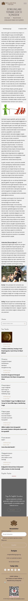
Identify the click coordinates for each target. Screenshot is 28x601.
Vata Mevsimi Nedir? (8, 447)
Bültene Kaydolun (6, 531)
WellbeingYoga (7, 29)
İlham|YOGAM (17, 18)
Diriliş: (3, 301)
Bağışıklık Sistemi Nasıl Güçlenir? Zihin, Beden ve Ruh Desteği (12, 468)
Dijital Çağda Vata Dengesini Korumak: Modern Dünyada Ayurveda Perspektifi (13, 429)
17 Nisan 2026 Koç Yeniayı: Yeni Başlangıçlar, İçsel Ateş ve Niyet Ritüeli (12, 351)
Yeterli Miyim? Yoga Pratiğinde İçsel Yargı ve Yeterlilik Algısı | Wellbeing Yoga (13, 403)
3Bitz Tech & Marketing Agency (18, 598)
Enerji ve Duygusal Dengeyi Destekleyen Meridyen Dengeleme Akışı (13, 377)
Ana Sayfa (7, 18)
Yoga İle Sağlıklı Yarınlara (14, 496)
